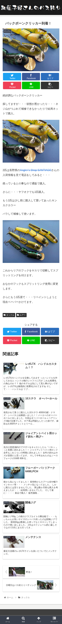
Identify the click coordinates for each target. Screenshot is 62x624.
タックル (10, 315)
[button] (55, 404)
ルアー (23, 315)
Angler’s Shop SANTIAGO (35, 170)
